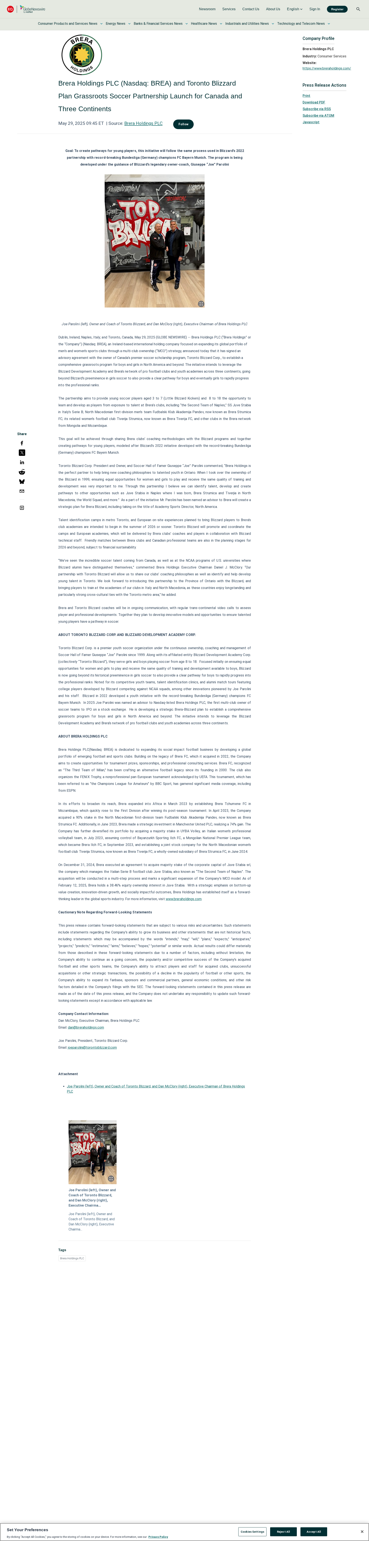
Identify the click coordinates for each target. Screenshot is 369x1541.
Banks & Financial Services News (158, 24)
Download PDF (314, 102)
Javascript (311, 122)
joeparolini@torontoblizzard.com (92, 1047)
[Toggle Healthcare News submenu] (221, 24)
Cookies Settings (252, 1531)
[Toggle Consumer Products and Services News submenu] (101, 24)
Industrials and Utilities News (247, 24)
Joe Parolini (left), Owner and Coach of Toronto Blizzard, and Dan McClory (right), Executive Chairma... (92, 1197)
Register (337, 9)
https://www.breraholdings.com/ (327, 68)
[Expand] (201, 304)
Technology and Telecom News (301, 24)
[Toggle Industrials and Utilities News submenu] (273, 24)
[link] (207, 9)
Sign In (314, 9)
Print (306, 96)
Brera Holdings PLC (143, 123)
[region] (184, 1532)
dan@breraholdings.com (86, 1027)
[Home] (26, 9)
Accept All (314, 1531)
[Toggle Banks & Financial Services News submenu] (186, 24)
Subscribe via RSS (317, 109)
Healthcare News (204, 24)
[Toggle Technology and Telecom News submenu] (329, 24)
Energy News (115, 24)
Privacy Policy (158, 1536)
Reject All (283, 1531)
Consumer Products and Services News (67, 24)
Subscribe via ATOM (318, 116)
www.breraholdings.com (184, 899)
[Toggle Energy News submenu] (129, 24)
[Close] (362, 1531)
